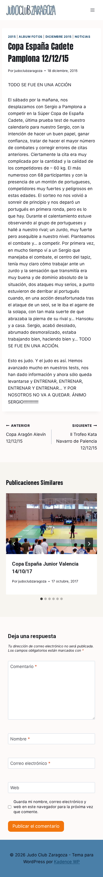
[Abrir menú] (92, 10)
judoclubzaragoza (28, 71)
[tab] (41, 599)
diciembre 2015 (59, 36)
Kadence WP (67, 861)
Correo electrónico (30, 763)
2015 (12, 36)
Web (14, 787)
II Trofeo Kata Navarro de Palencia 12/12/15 (76, 437)
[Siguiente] (89, 544)
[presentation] (51, 523)
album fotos (30, 36)
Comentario (23, 666)
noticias (82, 36)
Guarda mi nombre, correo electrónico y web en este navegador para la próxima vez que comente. (53, 806)
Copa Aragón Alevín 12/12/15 (26, 434)
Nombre (20, 738)
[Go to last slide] (14, 544)
